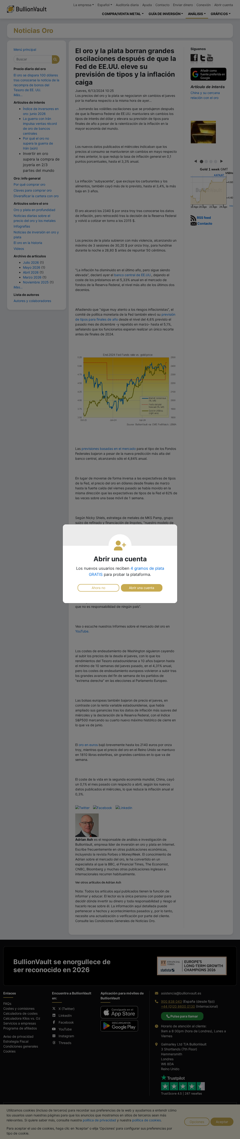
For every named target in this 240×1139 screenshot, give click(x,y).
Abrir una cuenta (141, 588)
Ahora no (98, 588)
